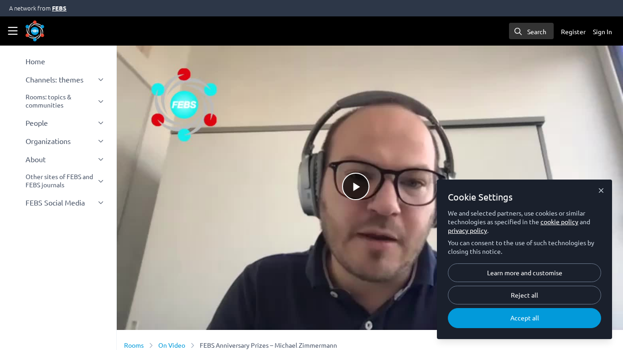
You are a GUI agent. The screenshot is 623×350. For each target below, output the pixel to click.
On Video (171, 345)
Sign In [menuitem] (602, 31)
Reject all (524, 295)
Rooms (134, 345)
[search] (531, 31)
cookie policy (559, 221)
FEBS (59, 8)
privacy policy (467, 230)
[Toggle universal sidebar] (13, 31)
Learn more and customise (524, 272)
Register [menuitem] (573, 31)
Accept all (524, 318)
